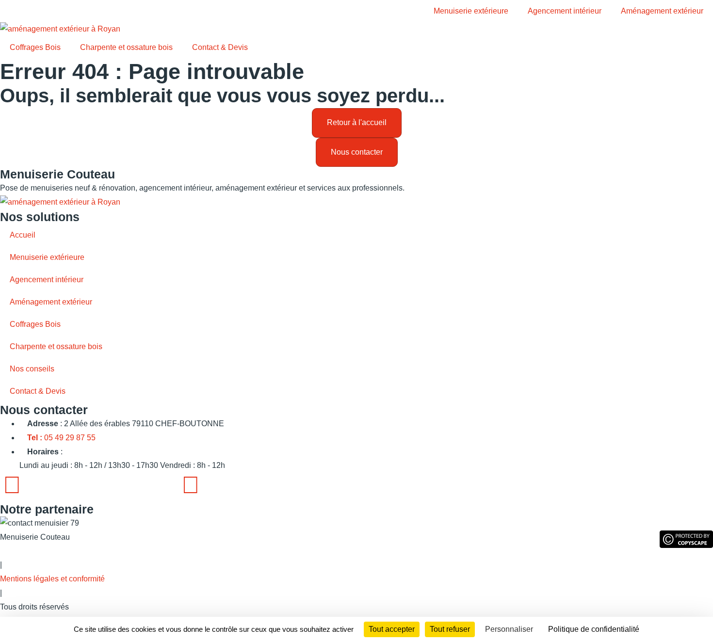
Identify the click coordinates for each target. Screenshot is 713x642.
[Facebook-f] (12, 485)
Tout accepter (392, 629)
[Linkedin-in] (190, 485)
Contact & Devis (220, 47)
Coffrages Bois (35, 47)
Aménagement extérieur (662, 11)
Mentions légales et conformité (52, 579)
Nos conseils (32, 369)
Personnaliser (509, 629)
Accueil (22, 235)
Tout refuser (450, 629)
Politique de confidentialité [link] (593, 629)
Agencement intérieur (564, 11)
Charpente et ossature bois (126, 47)
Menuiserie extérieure (471, 11)
